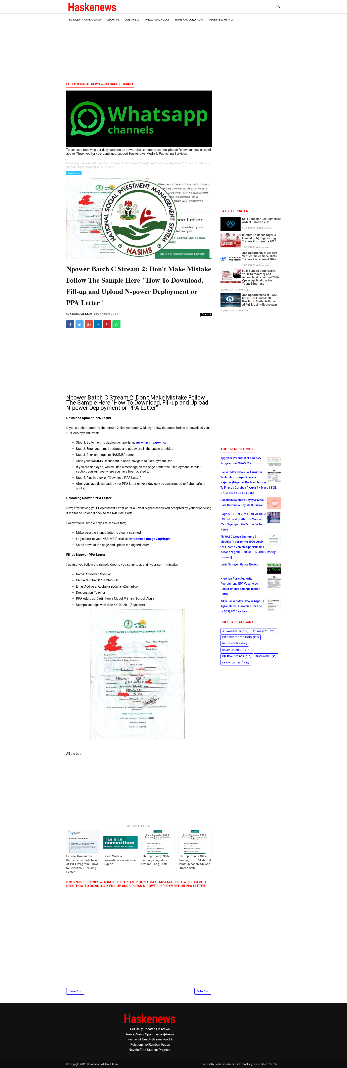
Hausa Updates (231, 650)
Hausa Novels (231, 643)
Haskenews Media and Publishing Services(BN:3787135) (246, 1064)
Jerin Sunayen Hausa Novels (239, 564)
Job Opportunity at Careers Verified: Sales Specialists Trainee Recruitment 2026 (260, 256)
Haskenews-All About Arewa (102, 1064)
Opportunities (73, 173)
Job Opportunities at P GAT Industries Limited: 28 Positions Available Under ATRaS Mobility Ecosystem (259, 299)
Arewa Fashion (231, 631)
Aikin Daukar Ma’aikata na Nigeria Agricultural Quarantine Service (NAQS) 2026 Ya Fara (242, 606)
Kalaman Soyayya (233, 656)
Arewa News (260, 631)
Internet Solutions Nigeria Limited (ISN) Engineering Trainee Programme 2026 (259, 238)
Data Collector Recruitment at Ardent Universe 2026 (261, 220)
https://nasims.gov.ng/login (149, 539)
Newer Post (75, 991)
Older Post (203, 991)
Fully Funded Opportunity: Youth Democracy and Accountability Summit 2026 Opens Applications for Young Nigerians (260, 277)
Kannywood (262, 656)
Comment (206, 314)
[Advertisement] (173, 48)
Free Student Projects (237, 637)
